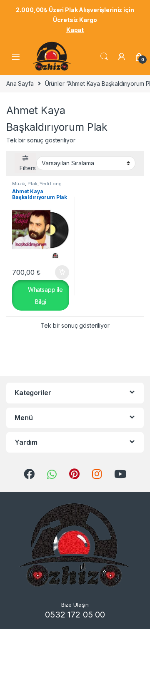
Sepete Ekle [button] (59, 272)
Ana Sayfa (20, 83)
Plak (32, 184)
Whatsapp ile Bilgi (44, 295)
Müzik (18, 184)
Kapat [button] (75, 29)
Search (104, 56)
